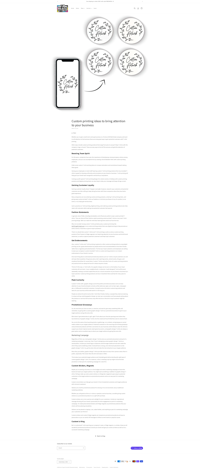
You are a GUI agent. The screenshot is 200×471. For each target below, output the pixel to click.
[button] (83, 8)
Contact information (114, 467)
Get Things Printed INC (65, 467)
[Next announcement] (142, 1)
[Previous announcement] (57, 1)
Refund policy (82, 467)
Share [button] (74, 133)
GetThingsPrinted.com (78, 226)
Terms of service (97, 467)
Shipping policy (105, 467)
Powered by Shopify (74, 467)
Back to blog (101, 436)
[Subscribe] (83, 448)
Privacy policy (89, 467)
